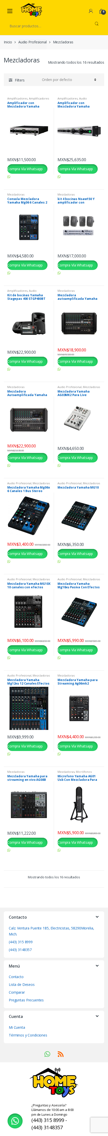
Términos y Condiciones (28, 1035)
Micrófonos (84, 772)
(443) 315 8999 (21, 941)
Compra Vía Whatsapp (25, 168)
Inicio (8, 42)
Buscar (96, 26)
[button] (15, 1120)
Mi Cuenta (17, 1027)
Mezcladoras (15, 194)
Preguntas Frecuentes (26, 1000)
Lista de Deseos (22, 984)
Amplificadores (17, 98)
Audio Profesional (32, 42)
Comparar (17, 992)
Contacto (16, 976)
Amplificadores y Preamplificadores (28, 100)
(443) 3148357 (20, 949)
